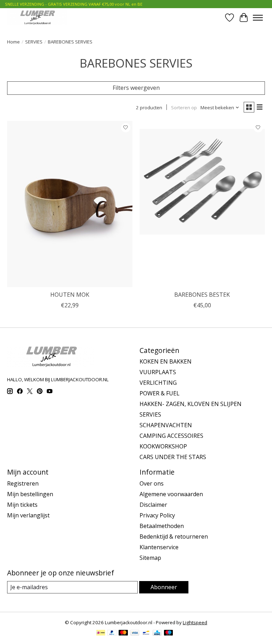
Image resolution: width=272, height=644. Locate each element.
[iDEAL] (100, 633)
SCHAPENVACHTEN (166, 425)
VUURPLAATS (158, 372)
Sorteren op (184, 107)
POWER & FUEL (160, 393)
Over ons (152, 483)
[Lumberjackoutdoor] (37, 17)
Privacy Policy (157, 515)
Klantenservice (159, 547)
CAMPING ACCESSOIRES (171, 436)
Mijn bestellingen (30, 494)
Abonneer (164, 587)
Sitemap (150, 558)
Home (13, 42)
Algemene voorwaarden (171, 494)
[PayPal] (112, 633)
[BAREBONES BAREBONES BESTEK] (202, 204)
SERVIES (33, 42)
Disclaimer (153, 505)
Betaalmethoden (162, 526)
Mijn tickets (22, 505)
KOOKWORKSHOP (163, 446)
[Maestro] (168, 633)
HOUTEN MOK (69, 294)
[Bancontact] (146, 633)
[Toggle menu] (258, 18)
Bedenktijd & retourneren (174, 536)
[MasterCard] (123, 633)
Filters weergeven (136, 88)
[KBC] (157, 633)
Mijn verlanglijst (28, 515)
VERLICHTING (158, 383)
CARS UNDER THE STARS (173, 457)
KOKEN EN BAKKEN (166, 361)
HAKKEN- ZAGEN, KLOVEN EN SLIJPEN (191, 404)
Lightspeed (195, 622)
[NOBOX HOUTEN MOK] (69, 204)
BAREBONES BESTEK (202, 294)
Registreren (23, 483)
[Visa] (135, 633)
